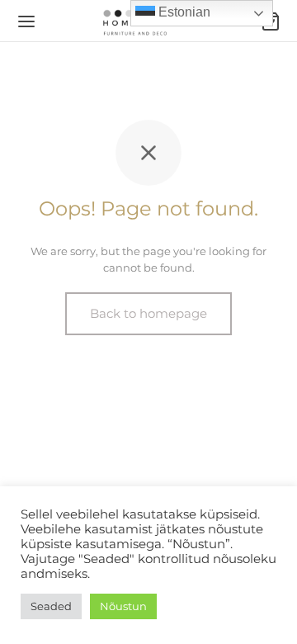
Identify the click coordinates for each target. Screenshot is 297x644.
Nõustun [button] (123, 606)
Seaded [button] (51, 606)
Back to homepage (148, 313)
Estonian (182, 12)
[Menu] (26, 21)
